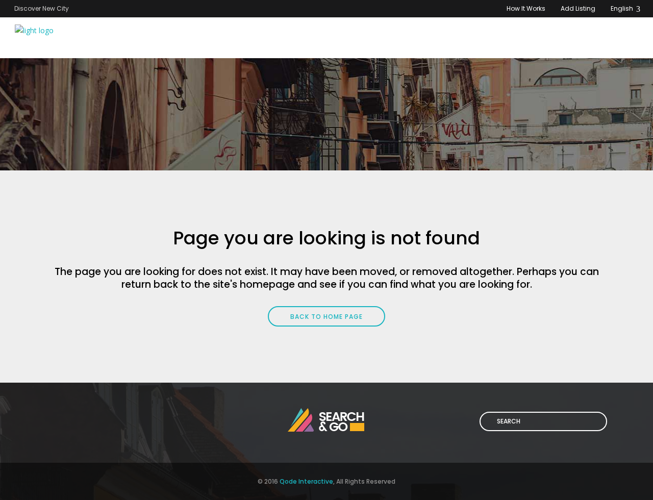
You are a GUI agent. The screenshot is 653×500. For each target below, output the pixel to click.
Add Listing (578, 8)
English (623, 8)
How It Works (526, 8)
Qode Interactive (306, 481)
